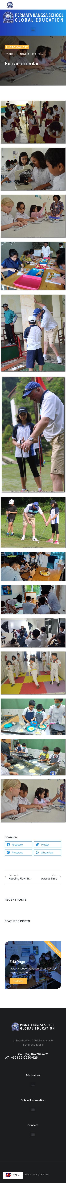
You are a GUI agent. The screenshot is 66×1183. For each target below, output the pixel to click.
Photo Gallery (17, 47)
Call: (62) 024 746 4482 (33, 1054)
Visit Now (18, 981)
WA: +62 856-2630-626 (21, 1057)
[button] (33, 29)
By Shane (11, 53)
